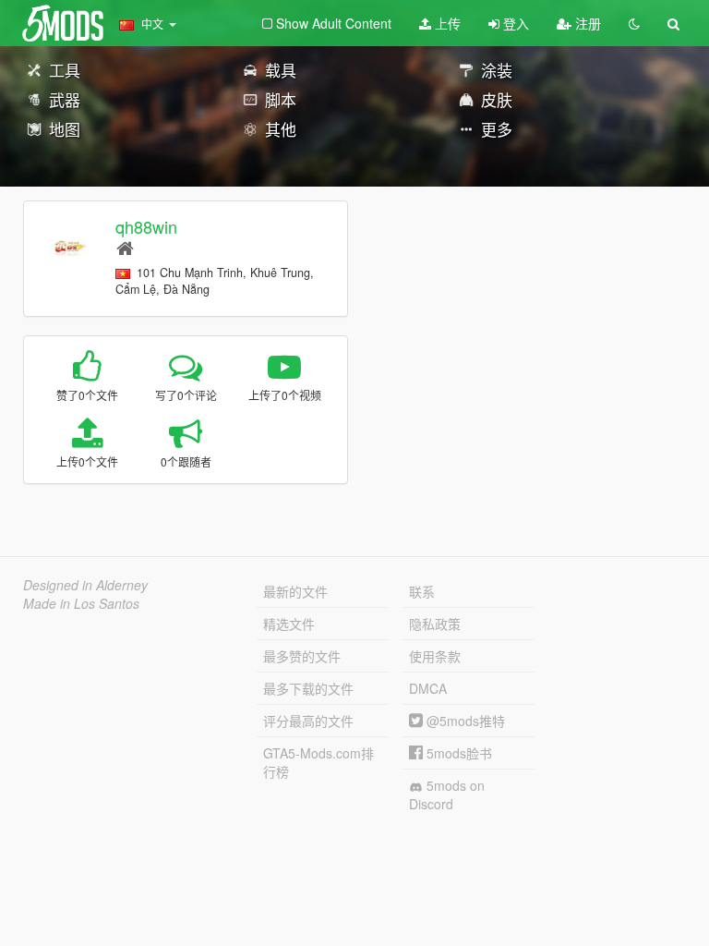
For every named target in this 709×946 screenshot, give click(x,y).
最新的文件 (295, 591)
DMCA (428, 688)
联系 (422, 591)
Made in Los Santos (81, 603)
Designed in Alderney (85, 585)
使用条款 (435, 656)
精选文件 (289, 623)
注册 (586, 23)
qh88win (146, 226)
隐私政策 (435, 623)
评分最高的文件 (308, 720)
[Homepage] (125, 247)
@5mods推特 (464, 720)
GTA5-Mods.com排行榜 (318, 762)
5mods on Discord (447, 794)
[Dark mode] (634, 23)
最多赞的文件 (302, 656)
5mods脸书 (457, 753)
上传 (446, 23)
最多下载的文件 (308, 688)
